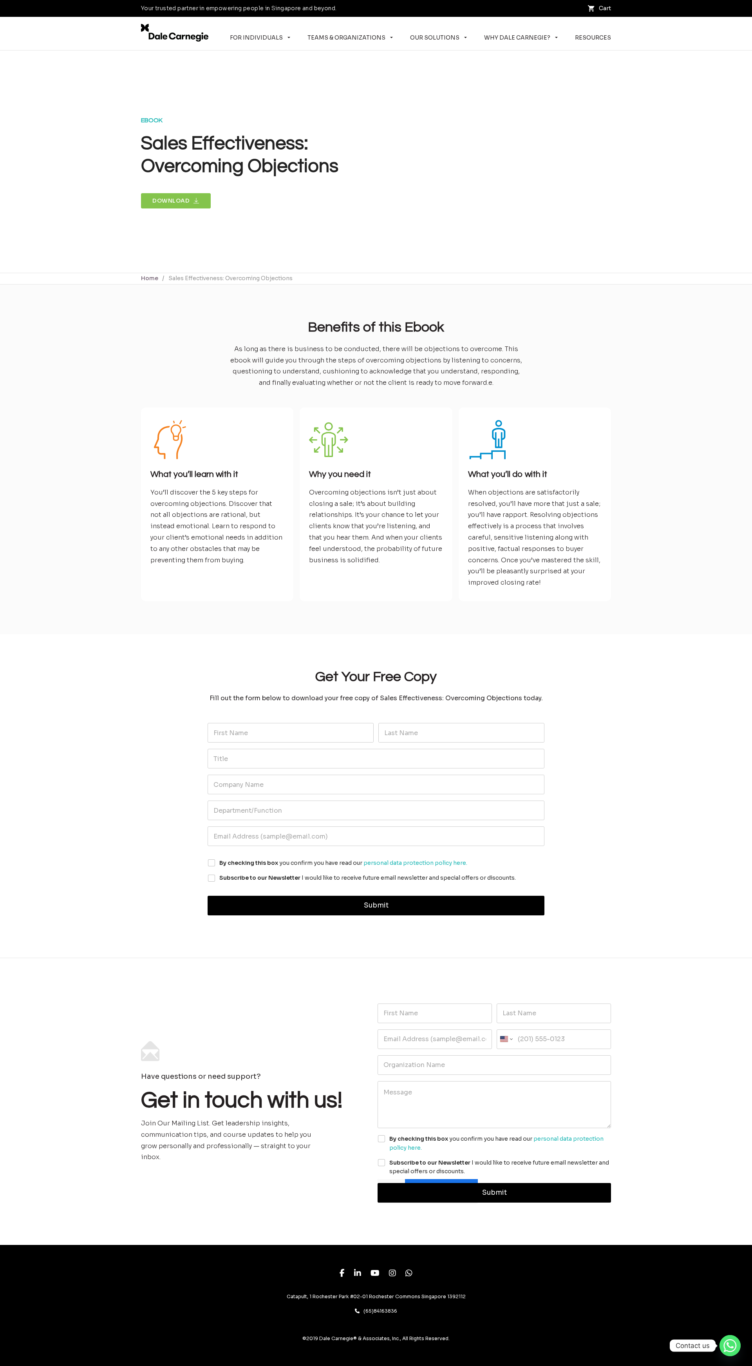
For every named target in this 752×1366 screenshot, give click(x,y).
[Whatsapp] (730, 1345)
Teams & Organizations (346, 37)
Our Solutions (434, 37)
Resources (593, 37)
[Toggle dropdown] (289, 37)
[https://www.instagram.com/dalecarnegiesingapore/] (392, 1274)
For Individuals (256, 37)
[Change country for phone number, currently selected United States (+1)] (506, 1039)
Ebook (152, 120)
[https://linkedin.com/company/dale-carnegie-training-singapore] (357, 1274)
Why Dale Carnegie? (517, 37)
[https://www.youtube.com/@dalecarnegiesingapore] (375, 1274)
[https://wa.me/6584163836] (408, 1274)
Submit (376, 905)
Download (171, 200)
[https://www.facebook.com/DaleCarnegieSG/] (342, 1274)
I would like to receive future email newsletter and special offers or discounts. (367, 877)
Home (149, 278)
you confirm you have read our (343, 862)
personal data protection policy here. (415, 862)
